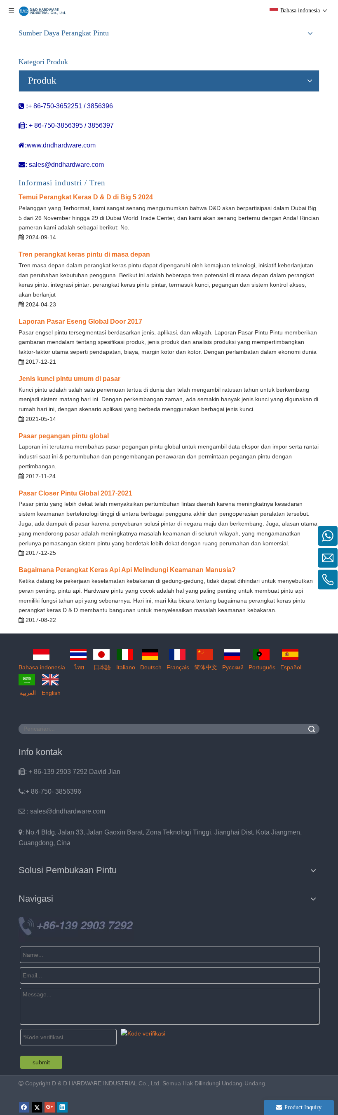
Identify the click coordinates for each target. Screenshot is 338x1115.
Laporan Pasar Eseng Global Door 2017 (80, 321)
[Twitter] (37, 1107)
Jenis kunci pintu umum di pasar (69, 378)
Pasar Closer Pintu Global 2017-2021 (75, 493)
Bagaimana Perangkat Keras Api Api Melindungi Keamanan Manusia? (127, 569)
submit (41, 1062)
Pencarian (311, 729)
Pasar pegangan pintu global (64, 435)
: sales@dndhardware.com (62, 811)
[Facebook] (24, 1107)
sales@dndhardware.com (66, 164)
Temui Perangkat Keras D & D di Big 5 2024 (86, 197)
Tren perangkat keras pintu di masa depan (84, 254)
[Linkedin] (62, 1107)
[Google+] (50, 1107)
